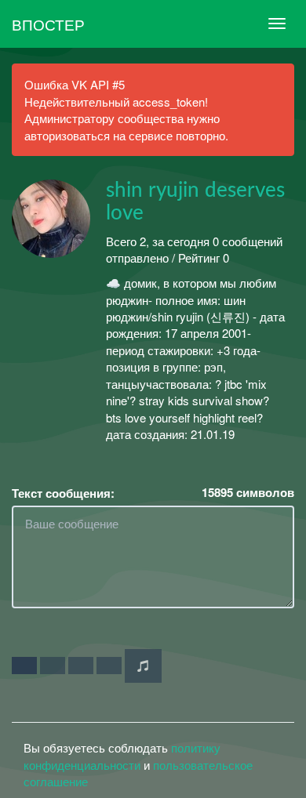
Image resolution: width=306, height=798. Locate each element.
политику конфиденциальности (122, 755)
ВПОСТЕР (48, 23)
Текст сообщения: (63, 493)
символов (248, 492)
